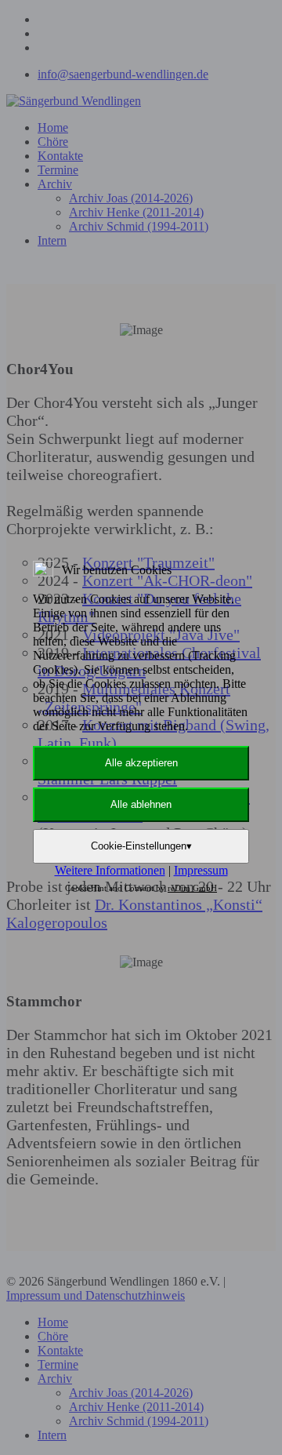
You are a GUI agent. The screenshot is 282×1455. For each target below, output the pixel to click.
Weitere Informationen (110, 870)
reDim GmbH (192, 888)
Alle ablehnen (141, 804)
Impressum (201, 870)
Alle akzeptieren (141, 763)
